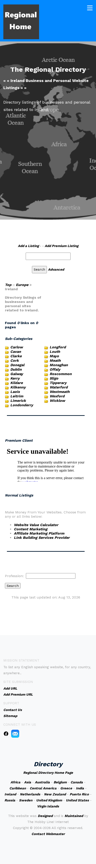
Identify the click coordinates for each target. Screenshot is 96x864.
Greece (66, 788)
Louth (55, 351)
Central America (43, 788)
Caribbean (17, 788)
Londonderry (21, 405)
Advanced (56, 270)
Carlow (16, 347)
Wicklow (57, 400)
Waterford (59, 387)
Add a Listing (28, 246)
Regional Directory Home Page (48, 773)
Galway (16, 374)
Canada (77, 782)
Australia (42, 782)
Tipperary (58, 383)
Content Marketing (30, 529)
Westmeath (60, 392)
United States (77, 800)
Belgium (60, 782)
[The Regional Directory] (21, 21)
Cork (14, 360)
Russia (9, 800)
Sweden (25, 800)
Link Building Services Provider (42, 537)
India (80, 788)
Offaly (55, 369)
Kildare (16, 383)
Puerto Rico (79, 794)
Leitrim (16, 396)
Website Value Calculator (36, 525)
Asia (27, 782)
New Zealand (55, 794)
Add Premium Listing (61, 246)
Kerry (15, 378)
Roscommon (61, 374)
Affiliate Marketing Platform (39, 533)
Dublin (16, 369)
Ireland (10, 794)
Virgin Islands (48, 806)
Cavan (15, 351)
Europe (22, 285)
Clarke (16, 356)
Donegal (17, 365)
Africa (15, 782)
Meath (55, 360)
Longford (58, 347)
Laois (15, 392)
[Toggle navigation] (90, 8)
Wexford (57, 396)
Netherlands (30, 794)
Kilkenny (18, 387)
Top (8, 285)
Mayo (54, 356)
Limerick (18, 400)
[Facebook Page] (6, 733)
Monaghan (59, 365)
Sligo (54, 378)
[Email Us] (15, 733)
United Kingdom (49, 800)
